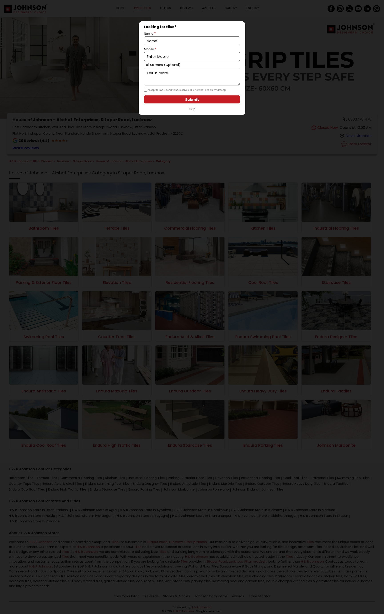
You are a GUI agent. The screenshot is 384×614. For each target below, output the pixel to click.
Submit (192, 99)
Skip (192, 109)
